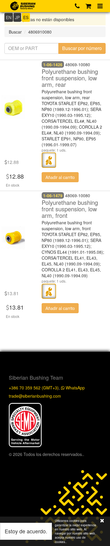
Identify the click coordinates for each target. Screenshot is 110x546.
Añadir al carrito (60, 177)
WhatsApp (75, 388)
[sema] (25, 424)
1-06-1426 (52, 64)
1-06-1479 (52, 195)
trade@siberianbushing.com (35, 396)
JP (17, 17)
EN (8, 17)
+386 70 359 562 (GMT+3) (34, 388)
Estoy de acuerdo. (26, 531)
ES (25, 17)
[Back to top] (99, 377)
